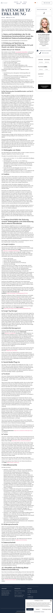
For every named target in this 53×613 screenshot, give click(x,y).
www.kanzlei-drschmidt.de (10, 579)
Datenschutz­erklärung (23, 611)
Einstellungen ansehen (46, 609)
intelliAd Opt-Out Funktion (11, 350)
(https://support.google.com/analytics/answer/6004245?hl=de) (17, 308)
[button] (50, 600)
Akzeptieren (30, 609)
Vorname (40, 59)
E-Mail (45, 66)
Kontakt (25, 2)
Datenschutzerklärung (37, 611)
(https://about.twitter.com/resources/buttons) (21, 440)
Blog (21, 2)
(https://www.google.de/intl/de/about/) (11, 250)
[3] (18, 298)
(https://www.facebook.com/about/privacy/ (23, 430)
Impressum (42, 611)
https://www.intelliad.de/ (10, 333)
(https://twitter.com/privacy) (13, 462)
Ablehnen (37, 609)
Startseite (16, 2)
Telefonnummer (42, 66)
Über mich (18, 3)
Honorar (24, 3)
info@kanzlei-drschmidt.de (21, 540)
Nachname (47, 59)
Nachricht (41, 74)
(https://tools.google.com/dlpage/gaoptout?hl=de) (17, 293)
